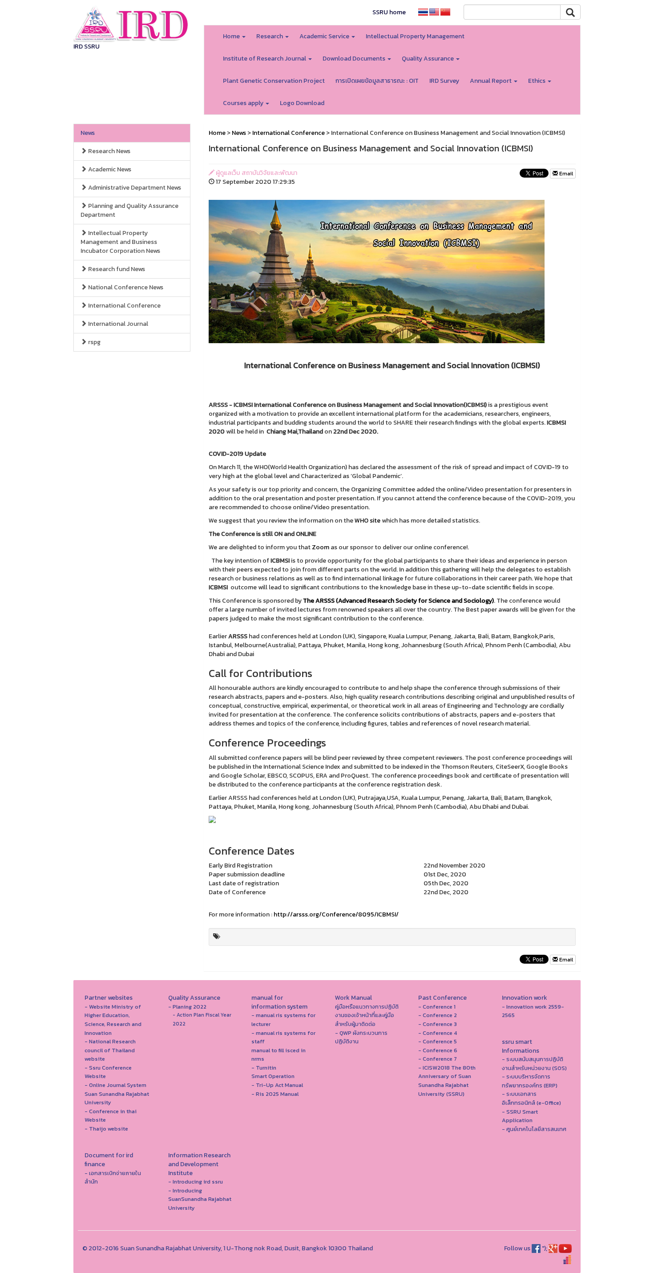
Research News (108, 151)
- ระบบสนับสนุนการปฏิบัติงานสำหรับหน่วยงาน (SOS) (534, 1063)
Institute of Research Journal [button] (265, 58)
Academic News (109, 169)
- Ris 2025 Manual (275, 1094)
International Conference (124, 305)
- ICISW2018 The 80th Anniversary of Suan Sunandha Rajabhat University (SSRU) (447, 1080)
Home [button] (232, 36)
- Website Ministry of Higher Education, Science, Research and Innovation (113, 1019)
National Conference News (125, 287)
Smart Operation (273, 1076)
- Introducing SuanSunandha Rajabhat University (199, 1199)
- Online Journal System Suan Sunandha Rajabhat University (117, 1094)
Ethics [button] (537, 80)
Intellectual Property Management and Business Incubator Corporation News (120, 241)
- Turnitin (263, 1067)
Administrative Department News (134, 187)
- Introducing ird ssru (195, 1181)
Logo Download (302, 103)
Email (565, 174)
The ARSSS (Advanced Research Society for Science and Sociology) (398, 600)
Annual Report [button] (491, 80)
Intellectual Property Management (415, 36)
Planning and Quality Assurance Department (129, 210)
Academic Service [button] (325, 36)
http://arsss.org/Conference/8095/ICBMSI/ (336, 914)
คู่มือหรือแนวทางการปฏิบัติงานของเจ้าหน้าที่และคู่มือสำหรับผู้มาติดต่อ (367, 1015)
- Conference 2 (437, 1015)
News (88, 133)
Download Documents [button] (355, 58)
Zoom (320, 547)
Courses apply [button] (244, 103)
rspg (94, 342)
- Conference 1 (437, 1006)
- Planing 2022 (187, 1006)
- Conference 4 (437, 1033)
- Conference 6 (437, 1050)
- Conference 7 (437, 1058)
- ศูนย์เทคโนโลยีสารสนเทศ (534, 1129)
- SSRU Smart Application (520, 1116)
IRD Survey (444, 80)
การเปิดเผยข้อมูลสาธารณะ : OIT (377, 80)
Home (217, 133)
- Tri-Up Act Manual (277, 1085)
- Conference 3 (437, 1024)
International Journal (117, 323)
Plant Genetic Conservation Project (274, 80)
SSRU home (389, 12)
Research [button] (270, 36)
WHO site (367, 520)
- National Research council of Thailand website (110, 1050)
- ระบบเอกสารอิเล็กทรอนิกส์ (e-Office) (531, 1098)
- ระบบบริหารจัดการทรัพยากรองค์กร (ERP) (529, 1081)
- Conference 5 (437, 1041)
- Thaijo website (106, 1128)
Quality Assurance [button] (428, 58)
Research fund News (116, 269)
